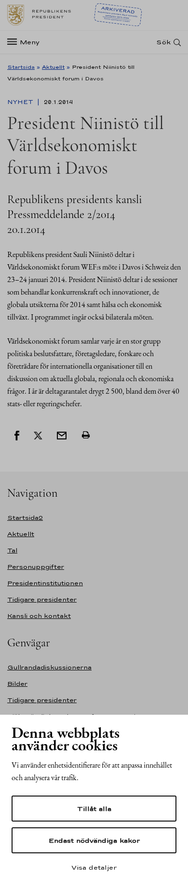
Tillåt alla (94, 808)
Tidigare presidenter (42, 599)
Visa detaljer (94, 867)
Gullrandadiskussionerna (49, 667)
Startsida (21, 67)
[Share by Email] (62, 435)
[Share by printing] (86, 435)
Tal (12, 550)
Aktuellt (53, 67)
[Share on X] (38, 435)
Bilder (17, 684)
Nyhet (21, 102)
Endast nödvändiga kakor (94, 840)
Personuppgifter (35, 567)
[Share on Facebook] (17, 435)
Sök (163, 42)
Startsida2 (25, 518)
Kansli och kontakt (39, 616)
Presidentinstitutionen (45, 583)
